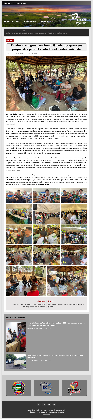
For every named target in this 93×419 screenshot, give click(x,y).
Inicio (8, 22)
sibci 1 (9, 53)
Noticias (43, 22)
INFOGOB (16, 3)
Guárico (16, 22)
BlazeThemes (46, 414)
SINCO (8, 3)
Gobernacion (30, 22)
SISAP (24, 3)
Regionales (9, 40)
